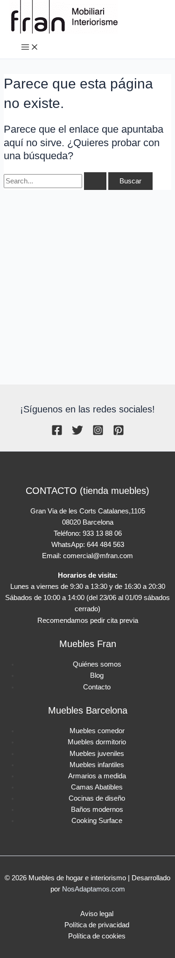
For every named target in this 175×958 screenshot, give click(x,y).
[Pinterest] (118, 433)
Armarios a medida (97, 776)
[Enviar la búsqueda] (95, 181)
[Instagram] (98, 433)
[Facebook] (57, 433)
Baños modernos (97, 809)
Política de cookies (97, 936)
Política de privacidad (96, 925)
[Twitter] (77, 433)
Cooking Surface (96, 820)
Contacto (97, 687)
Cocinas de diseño (97, 798)
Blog (97, 675)
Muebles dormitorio (97, 742)
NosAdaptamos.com (93, 889)
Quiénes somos (97, 664)
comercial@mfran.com (98, 556)
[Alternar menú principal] (29, 48)
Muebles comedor (97, 731)
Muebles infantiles (97, 765)
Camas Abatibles (97, 787)
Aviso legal (96, 914)
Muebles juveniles (97, 753)
